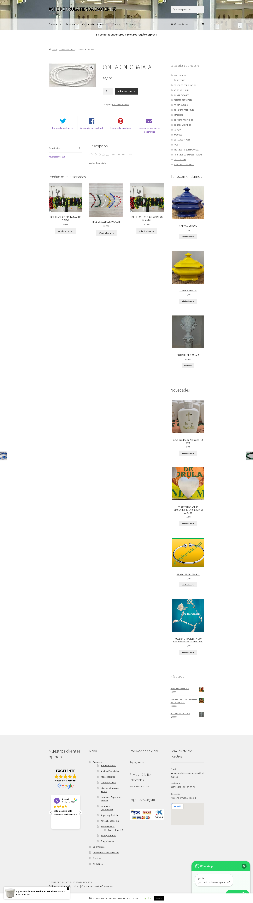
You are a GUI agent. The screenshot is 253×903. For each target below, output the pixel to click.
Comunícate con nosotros (95, 24)
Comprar (53, 24)
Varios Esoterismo (110, 820)
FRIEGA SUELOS (181, 105)
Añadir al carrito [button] (65, 231)
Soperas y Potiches (110, 815)
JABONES (178, 134)
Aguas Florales (108, 776)
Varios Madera (107, 826)
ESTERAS (181, 80)
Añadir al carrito (126, 91)
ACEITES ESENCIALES (183, 100)
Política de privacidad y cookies (64, 886)
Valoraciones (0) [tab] (57, 156)
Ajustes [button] (148, 898)
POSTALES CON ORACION (185, 85)
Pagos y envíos (137, 762)
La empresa (72, 24)
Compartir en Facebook (91, 127)
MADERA (177, 129)
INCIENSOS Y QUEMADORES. (186, 149)
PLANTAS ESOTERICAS (184, 164)
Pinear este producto (120, 127)
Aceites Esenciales (110, 771)
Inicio (54, 49)
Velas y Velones (108, 835)
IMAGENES (178, 115)
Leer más (188, 366)
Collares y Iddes (108, 782)
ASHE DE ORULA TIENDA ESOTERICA (82, 9)
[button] (91, 67)
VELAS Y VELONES (181, 90)
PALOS (177, 144)
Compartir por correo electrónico (149, 129)
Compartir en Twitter (63, 127)
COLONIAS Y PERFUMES (184, 110)
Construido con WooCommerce (97, 886)
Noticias (117, 24)
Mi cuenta (131, 24)
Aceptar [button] (159, 898)
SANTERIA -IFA (115, 829)
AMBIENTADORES (181, 95)
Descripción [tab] (54, 148)
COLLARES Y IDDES (67, 49)
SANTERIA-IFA (180, 75)
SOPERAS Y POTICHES (183, 120)
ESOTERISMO (180, 159)
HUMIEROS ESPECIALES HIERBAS (188, 154)
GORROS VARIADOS (182, 125)
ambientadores (108, 765)
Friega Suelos (107, 841)
